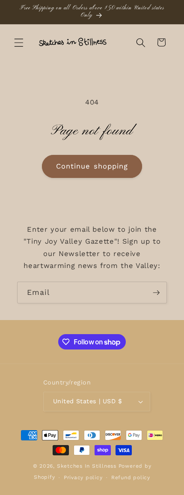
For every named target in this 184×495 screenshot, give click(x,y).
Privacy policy (83, 477)
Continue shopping (92, 166)
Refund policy (130, 477)
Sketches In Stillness (86, 466)
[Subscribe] (156, 293)
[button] (19, 42)
